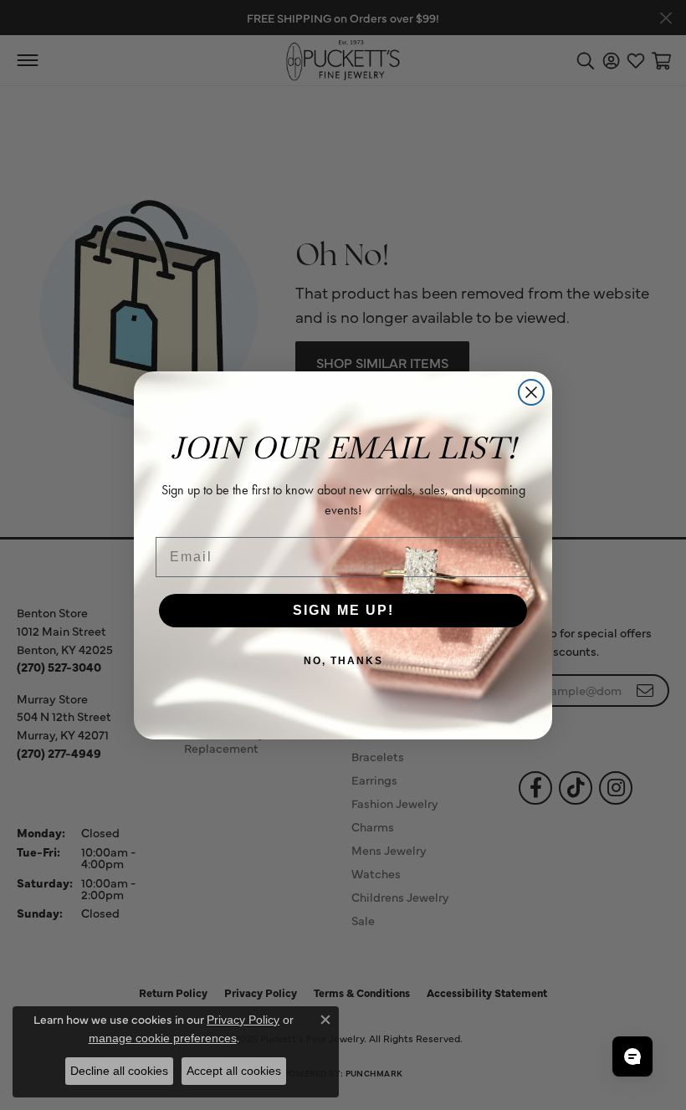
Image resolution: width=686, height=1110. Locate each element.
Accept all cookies (234, 1070)
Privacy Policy (243, 1019)
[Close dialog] (531, 392)
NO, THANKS (343, 661)
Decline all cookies (119, 1070)
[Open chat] (632, 1056)
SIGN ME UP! (343, 610)
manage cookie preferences (163, 1038)
